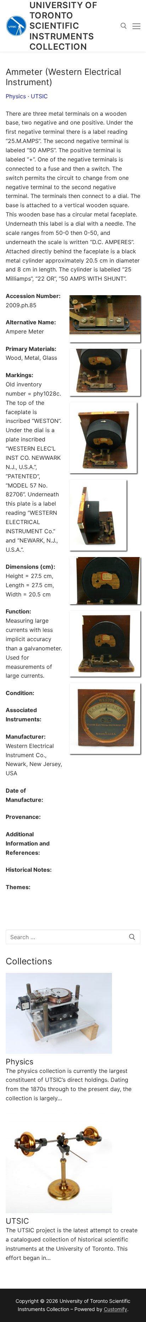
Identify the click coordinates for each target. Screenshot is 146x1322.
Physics (16, 96)
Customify (115, 1309)
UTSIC (39, 96)
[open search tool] (123, 26)
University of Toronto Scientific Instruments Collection (63, 26)
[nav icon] (136, 25)
